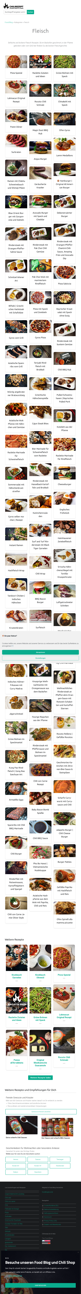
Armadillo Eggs (16, 800)
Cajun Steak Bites (40, 423)
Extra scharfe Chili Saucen (16, 1138)
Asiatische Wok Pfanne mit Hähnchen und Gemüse (16, 423)
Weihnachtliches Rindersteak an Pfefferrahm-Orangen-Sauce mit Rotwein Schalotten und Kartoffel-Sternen (65, 698)
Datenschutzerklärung (51, 1209)
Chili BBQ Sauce (40, 838)
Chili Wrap (40, 573)
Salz (6, 1227)
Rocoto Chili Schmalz (64, 1058)
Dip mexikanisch (10, 1246)
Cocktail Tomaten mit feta (13, 1224)
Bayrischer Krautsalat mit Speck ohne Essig (64, 312)
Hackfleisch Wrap (16, 570)
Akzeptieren (40, 652)
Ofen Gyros (64, 130)
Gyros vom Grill (16, 338)
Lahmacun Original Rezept (64, 1016)
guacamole (9, 1242)
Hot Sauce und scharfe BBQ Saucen (56, 1138)
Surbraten (16, 152)
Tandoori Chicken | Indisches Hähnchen (16, 599)
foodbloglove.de (47, 1192)
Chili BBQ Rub (64, 369)
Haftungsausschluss (51, 1213)
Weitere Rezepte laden (40, 1077)
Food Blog (9, 22)
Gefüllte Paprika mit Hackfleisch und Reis (64, 890)
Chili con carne (10, 1201)
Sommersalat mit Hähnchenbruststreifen (16, 487)
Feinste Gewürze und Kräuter (19, 1097)
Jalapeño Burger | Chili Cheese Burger (64, 833)
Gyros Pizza (40, 337)
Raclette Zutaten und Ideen (17, 1018)
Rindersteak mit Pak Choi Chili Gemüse (40, 248)
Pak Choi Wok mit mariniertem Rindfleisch (40, 280)
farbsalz (7, 1231)
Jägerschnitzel (16, 714)
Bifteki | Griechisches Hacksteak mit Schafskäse (16, 309)
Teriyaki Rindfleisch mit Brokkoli (40, 366)
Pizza (7, 1212)
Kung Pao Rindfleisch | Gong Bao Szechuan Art (16, 771)
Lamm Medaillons (64, 155)
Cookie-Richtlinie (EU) (51, 1206)
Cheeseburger (64, 484)
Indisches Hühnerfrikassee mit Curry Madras (16, 685)
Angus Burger (40, 159)
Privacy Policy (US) (50, 1221)
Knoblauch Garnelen (17, 976)
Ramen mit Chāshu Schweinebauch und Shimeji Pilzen (16, 184)
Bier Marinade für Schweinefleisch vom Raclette (40, 452)
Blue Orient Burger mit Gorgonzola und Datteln (16, 216)
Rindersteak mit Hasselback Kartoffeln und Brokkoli (40, 484)
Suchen (30, 12)
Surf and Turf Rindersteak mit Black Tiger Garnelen (40, 544)
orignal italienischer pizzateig (14, 1194)
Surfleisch (40, 627)
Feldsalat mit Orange (12, 1209)
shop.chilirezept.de (15, 1276)
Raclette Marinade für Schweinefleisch (16, 455)
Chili (6, 1205)
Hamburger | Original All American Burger (64, 184)
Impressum (48, 1217)
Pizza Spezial (16, 73)
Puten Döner (16, 127)
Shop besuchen (40, 1285)
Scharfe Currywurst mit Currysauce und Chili (64, 801)
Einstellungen (41, 658)
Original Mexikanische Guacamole (40, 1063)
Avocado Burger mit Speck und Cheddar (40, 216)
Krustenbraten (16, 628)
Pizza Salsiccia (64, 284)
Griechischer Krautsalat (13, 1220)
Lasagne (8, 1239)
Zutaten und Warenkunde (52, 1224)
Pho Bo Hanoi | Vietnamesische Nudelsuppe (40, 866)
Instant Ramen (16, 545)
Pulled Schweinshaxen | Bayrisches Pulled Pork (64, 398)
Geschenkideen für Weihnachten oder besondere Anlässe (32, 1148)
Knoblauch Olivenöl (40, 976)
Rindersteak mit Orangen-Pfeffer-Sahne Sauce (16, 248)
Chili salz (8, 1198)
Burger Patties (65, 862)
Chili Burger (16, 854)
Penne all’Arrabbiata (16, 1061)
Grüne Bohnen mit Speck (40, 1018)
